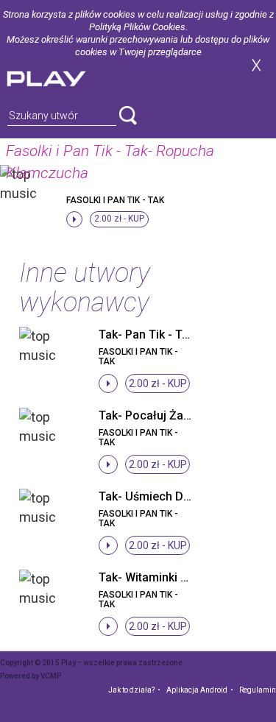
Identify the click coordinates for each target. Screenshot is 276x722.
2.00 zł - (119, 218)
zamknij (256, 65)
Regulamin (257, 690)
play (64, 77)
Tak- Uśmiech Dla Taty (159, 496)
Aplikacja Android (196, 690)
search (128, 115)
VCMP (50, 676)
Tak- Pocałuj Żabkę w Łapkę (174, 415)
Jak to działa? (131, 690)
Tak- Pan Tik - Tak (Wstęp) (169, 334)
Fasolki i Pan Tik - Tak (115, 200)
